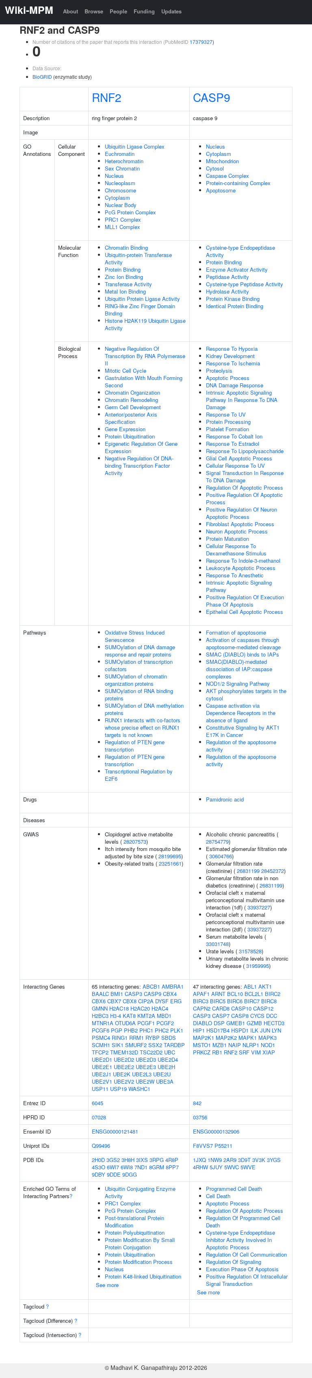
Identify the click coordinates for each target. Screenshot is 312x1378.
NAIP (234, 1045)
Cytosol (215, 168)
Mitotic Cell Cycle (125, 370)
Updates (171, 11)
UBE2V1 (102, 1081)
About (70, 11)
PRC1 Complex (123, 219)
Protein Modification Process (139, 1262)
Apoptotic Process (227, 378)
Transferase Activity (128, 284)
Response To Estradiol (232, 443)
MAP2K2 (226, 1037)
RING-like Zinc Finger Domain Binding (140, 309)
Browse (93, 11)
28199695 (169, 856)
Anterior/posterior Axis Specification (131, 417)
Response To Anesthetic (235, 575)
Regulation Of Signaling (233, 1262)
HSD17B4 (218, 1030)
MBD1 (164, 1015)
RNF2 (106, 97)
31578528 (250, 951)
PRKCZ (201, 1052)
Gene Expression (125, 429)
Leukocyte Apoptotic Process (240, 568)
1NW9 (215, 1160)
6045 (97, 1103)
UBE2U (162, 1074)
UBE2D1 (102, 1059)
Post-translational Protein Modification (134, 1221)
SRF (244, 1052)
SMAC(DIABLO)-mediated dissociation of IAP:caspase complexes (239, 669)
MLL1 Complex (122, 227)
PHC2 (162, 1030)
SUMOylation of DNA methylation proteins (144, 709)
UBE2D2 (124, 1059)
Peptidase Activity (227, 277)
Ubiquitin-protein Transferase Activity (138, 258)
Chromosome (120, 190)
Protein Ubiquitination (130, 436)
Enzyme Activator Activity (237, 269)
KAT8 (129, 1015)
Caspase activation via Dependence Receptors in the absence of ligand (240, 713)
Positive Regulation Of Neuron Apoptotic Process (241, 513)
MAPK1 (247, 1037)
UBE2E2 (124, 1067)
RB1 (217, 1052)
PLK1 (176, 1030)
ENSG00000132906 (216, 1131)
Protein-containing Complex (238, 183)
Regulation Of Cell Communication (246, 1254)
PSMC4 (101, 1037)
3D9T (244, 1160)
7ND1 (140, 1167)
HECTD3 (274, 1023)
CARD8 (221, 1008)
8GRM (156, 1167)
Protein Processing (228, 421)
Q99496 (101, 1145)
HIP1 (199, 1030)
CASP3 (133, 994)
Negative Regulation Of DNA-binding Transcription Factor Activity (139, 465)
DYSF (162, 1001)
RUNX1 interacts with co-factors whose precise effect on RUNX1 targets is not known (142, 727)
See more (107, 1285)
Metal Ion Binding (125, 291)
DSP (219, 1023)
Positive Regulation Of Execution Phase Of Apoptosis (245, 600)
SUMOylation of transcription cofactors (139, 665)
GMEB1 (235, 1023)
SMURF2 (136, 1045)
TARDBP (174, 1045)
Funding (144, 11)
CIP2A (146, 1001)
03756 (200, 1117)
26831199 (248, 871)
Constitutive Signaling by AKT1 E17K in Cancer (243, 731)
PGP (116, 1030)
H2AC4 (160, 1008)
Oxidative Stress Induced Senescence (135, 636)
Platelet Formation (227, 429)
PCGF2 (165, 1023)
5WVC (231, 1167)
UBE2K (121, 1074)
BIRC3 (200, 1001)
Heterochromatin (124, 161)
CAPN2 (201, 1008)
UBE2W (145, 1081)
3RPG (157, 1160)
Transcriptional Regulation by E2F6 (139, 774)
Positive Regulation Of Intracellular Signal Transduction (247, 1279)
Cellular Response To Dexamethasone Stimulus (236, 549)
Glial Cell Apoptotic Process (239, 458)
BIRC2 (272, 994)
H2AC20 (140, 1008)
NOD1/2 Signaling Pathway (238, 683)
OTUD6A (125, 1023)
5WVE (248, 1167)
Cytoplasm (117, 197)
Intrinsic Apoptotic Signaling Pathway (239, 586)
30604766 (220, 856)
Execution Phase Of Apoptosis (242, 1269)
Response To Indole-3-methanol (243, 560)
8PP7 (172, 1167)
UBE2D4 (168, 1059)
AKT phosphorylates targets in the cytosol (246, 694)
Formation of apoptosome (236, 632)
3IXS (142, 1160)
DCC (271, 1015)
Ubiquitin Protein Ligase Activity (142, 298)
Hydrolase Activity (227, 291)
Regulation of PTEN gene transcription (135, 745)
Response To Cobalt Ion (234, 436)
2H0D (98, 1160)
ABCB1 (151, 986)
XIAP (268, 1052)
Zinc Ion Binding (124, 277)
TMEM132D (124, 1052)
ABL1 (250, 986)
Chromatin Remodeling (131, 400)
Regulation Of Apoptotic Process (244, 487)
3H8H (127, 1160)
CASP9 (211, 97)
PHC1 (146, 1030)
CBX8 (129, 1001)
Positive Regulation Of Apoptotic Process (244, 498)
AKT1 (265, 986)
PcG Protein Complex (130, 212)
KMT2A (146, 1015)
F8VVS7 (203, 1145)
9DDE (114, 1174)
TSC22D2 (151, 1052)
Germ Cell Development (133, 407)
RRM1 (136, 1037)
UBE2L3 (142, 1074)
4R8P (171, 1160)
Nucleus (114, 175)
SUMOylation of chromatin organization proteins (136, 679)
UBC (169, 1052)
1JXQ (199, 1160)
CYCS (257, 1015)
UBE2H (166, 1067)
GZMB (254, 1023)
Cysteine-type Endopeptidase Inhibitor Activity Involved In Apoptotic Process (240, 1240)
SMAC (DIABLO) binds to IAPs (242, 654)
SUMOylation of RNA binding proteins (139, 694)
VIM (256, 1052)
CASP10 (241, 1008)
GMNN (100, 1008)
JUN (265, 1030)
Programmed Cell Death (234, 1188)
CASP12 (263, 1008)
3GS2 (113, 1160)
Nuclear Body (120, 205)
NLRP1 (251, 1045)
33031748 (217, 944)
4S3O (98, 1167)
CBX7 (114, 1001)
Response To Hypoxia (232, 348)
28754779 (217, 841)
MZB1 (219, 1045)
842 (197, 1103)
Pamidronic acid (225, 799)
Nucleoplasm (120, 183)
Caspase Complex (227, 175)
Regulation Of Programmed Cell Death (243, 1221)
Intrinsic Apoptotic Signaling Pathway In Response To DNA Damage (241, 400)
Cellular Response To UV (235, 465)
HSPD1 (240, 1030)
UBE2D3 (146, 1059)
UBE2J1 (101, 1074)
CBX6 (99, 1001)
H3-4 (115, 1015)
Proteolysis (219, 370)
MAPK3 (267, 1037)
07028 (99, 1117)
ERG (176, 1001)
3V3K (258, 1160)
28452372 (272, 871)
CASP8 (240, 1015)
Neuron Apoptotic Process (237, 531)
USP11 (100, 1089)
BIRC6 (235, 1001)
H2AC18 (119, 1008)
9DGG (129, 1174)
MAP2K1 (203, 1037)
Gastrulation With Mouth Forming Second (143, 381)
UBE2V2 (124, 1081)
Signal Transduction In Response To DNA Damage (245, 476)
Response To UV (226, 414)
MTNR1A (102, 1023)
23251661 (170, 863)
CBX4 (170, 994)
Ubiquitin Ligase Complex (135, 146)
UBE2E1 (102, 1067)
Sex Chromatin (122, 168)
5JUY (216, 1167)
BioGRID (42, 76)
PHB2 (131, 1030)
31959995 (257, 966)
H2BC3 (100, 1015)
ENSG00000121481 (115, 1131)
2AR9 (229, 1160)
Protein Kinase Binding (233, 298)
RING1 (120, 1037)
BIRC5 (217, 1001)
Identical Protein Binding (234, 306)
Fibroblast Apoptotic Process (240, 524)
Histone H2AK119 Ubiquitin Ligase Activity (145, 324)
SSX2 (155, 1045)
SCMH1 (101, 1045)
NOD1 (268, 1045)
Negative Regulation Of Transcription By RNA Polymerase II (145, 356)
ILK (254, 1030)
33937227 (258, 907)
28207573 (135, 841)
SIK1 (118, 1045)
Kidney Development (230, 356)
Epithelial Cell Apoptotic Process (244, 612)
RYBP (152, 1037)
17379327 (201, 41)
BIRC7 (252, 1001)
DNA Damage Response (234, 385)
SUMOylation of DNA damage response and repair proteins (140, 650)
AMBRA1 (173, 986)
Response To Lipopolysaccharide (245, 451)
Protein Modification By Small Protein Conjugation (140, 1243)
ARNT (218, 994)
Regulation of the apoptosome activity (241, 745)
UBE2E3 (146, 1067)
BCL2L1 (254, 994)
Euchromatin (119, 154)
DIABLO (202, 1023)
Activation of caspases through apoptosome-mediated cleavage (243, 643)
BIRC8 (269, 1001)
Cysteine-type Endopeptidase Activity (240, 251)
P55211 (223, 1145)
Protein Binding (123, 269)
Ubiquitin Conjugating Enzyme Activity (140, 1192)
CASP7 (221, 1015)
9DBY (98, 1174)
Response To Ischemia (233, 363)
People (118, 11)
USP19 (118, 1089)
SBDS (168, 1037)
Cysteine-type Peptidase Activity (244, 284)
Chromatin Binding (126, 247)
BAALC (100, 994)
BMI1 (116, 994)
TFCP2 (100, 1052)
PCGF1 (146, 1023)
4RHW (200, 1167)
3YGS (274, 1160)
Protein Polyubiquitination (135, 1232)
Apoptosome (221, 190)
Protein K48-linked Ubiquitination (143, 1276)
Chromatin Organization (132, 392)
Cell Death (218, 1196)
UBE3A (164, 1081)
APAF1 (201, 994)
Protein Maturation (227, 538)
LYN (276, 1030)
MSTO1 (202, 1045)
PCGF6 (100, 1030)
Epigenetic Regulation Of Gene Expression (141, 447)
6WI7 (113, 1167)
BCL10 (235, 994)
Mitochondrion (222, 161)
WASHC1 (139, 1089)
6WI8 (127, 1167)
